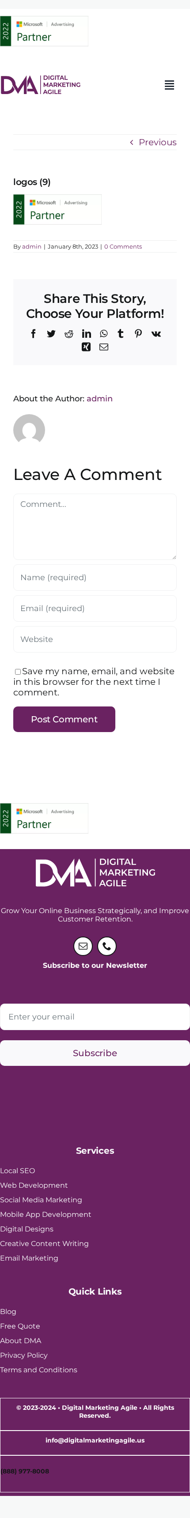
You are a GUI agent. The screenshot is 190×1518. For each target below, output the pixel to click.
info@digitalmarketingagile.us (95, 1440)
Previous (158, 142)
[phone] (107, 946)
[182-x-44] (40, 79)
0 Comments (123, 246)
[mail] (83, 946)
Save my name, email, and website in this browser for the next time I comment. (94, 682)
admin (32, 246)
